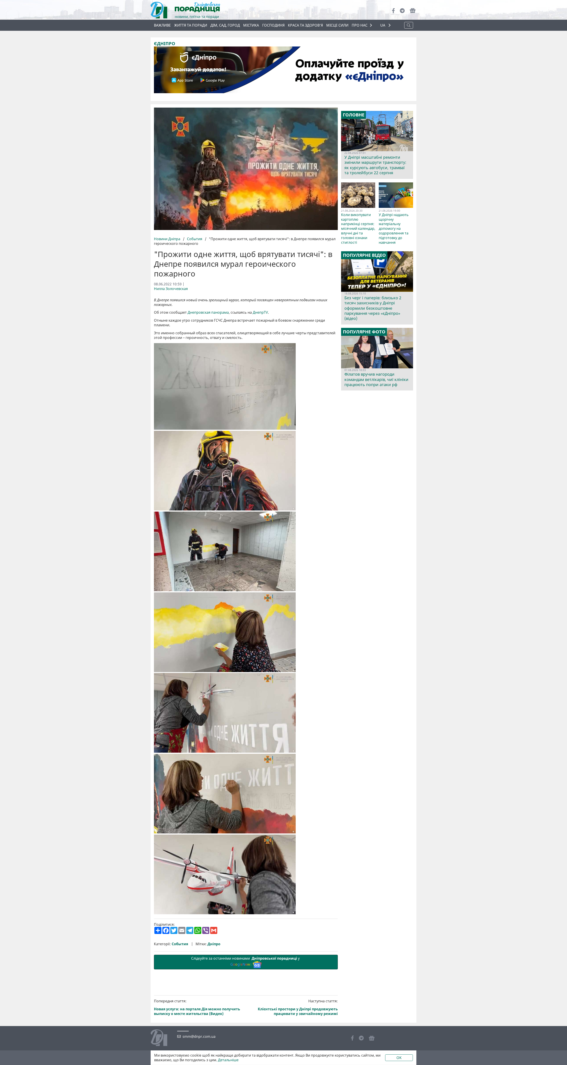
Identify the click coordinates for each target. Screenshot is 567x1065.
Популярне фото (364, 332)
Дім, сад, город (225, 25)
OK (399, 1057)
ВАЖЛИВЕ (162, 25)
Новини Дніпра (167, 238)
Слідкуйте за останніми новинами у (246, 961)
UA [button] (383, 25)
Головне (353, 115)
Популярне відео (364, 255)
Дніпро (214, 944)
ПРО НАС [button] (359, 25)
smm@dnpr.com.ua (199, 1036)
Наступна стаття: (298, 1007)
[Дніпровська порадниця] (162, 1038)
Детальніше (228, 1060)
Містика (251, 25)
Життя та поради (190, 25)
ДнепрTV (260, 312)
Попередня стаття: (197, 1007)
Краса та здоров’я (305, 25)
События (194, 238)
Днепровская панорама (208, 312)
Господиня (273, 25)
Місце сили (337, 25)
